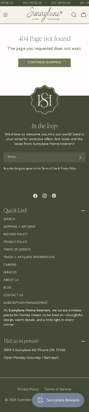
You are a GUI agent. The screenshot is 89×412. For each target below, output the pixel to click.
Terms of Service (17, 250)
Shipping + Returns (19, 227)
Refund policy (16, 234)
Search (9, 219)
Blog (8, 288)
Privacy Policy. (69, 168)
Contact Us (13, 295)
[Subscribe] (80, 157)
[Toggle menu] (5, 15)
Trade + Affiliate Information (29, 257)
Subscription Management (26, 303)
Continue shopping (44, 62)
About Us (11, 280)
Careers (10, 265)
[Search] (74, 15)
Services (10, 272)
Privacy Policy (15, 242)
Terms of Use (49, 168)
